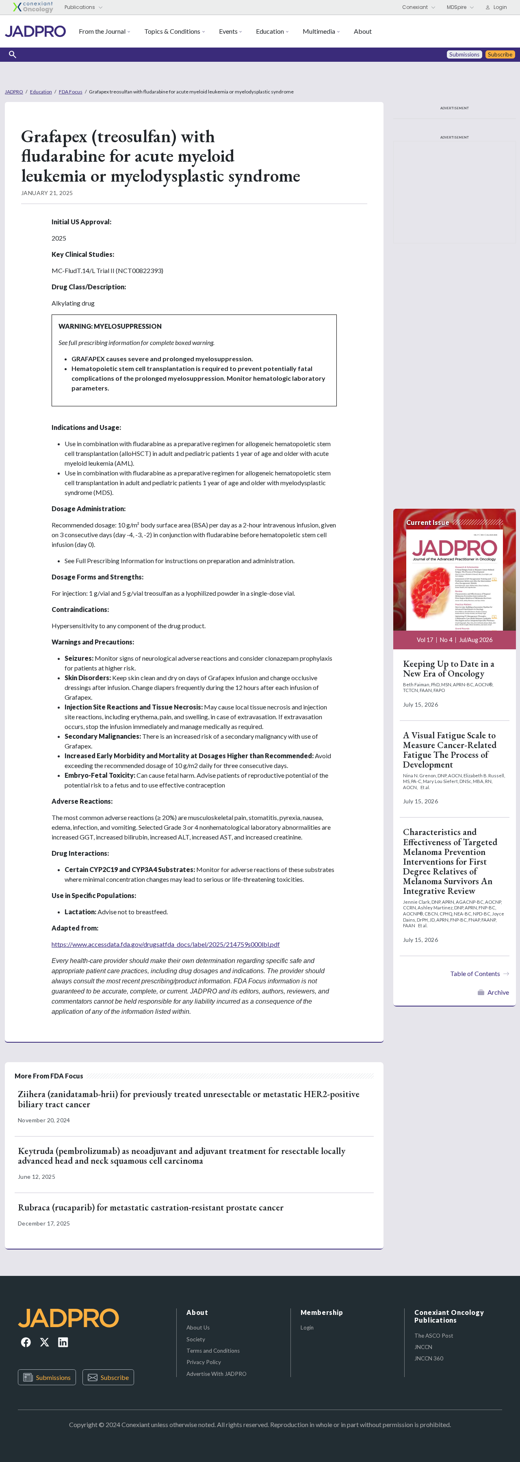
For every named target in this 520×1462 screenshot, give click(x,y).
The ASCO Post (433, 1335)
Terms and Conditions (213, 1350)
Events (228, 31)
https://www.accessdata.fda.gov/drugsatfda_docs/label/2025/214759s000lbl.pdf (166, 944)
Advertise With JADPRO (216, 1374)
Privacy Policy (203, 1362)
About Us (198, 1327)
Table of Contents (475, 973)
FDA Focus (70, 92)
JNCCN (423, 1347)
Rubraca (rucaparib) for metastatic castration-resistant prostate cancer (151, 1207)
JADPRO (14, 92)
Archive (498, 992)
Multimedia (319, 31)
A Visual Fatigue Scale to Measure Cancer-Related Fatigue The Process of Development (449, 750)
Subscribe (115, 1377)
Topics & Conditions (172, 31)
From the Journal (102, 31)
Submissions (53, 1377)
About (363, 31)
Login (307, 1327)
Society (195, 1339)
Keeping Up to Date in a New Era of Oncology (448, 668)
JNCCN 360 (428, 1358)
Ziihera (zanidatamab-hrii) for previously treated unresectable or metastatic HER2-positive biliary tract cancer (189, 1099)
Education (270, 31)
